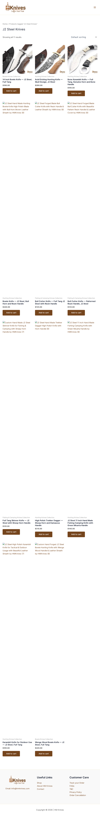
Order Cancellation (78, 795)
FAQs (72, 786)
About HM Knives (44, 786)
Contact (40, 789)
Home (5, 24)
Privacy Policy (76, 792)
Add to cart (11, 91)
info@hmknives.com (20, 788)
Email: (8, 788)
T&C (71, 789)
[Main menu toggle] (94, 7)
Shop (39, 783)
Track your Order (77, 783)
